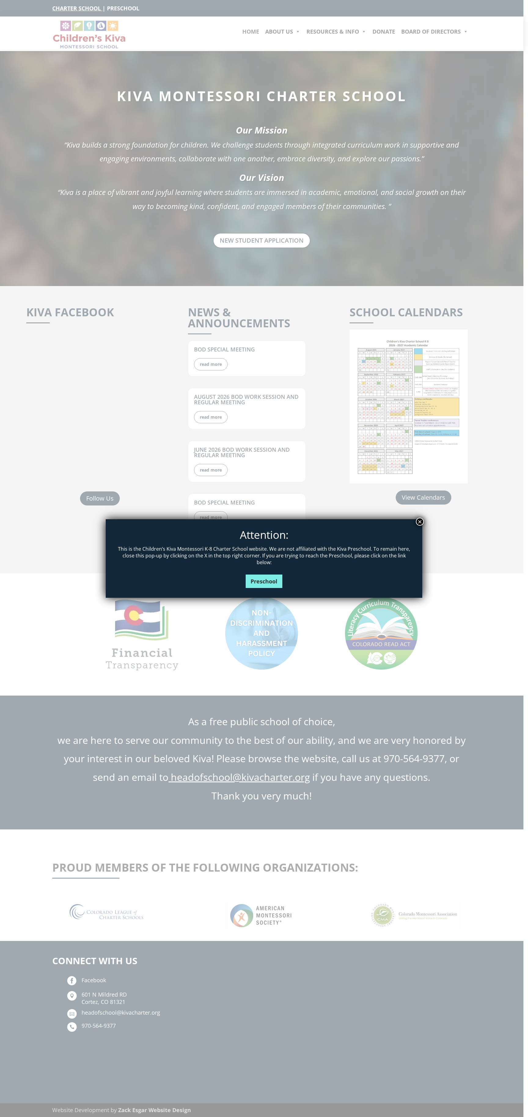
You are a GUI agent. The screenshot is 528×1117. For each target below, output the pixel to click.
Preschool (264, 581)
